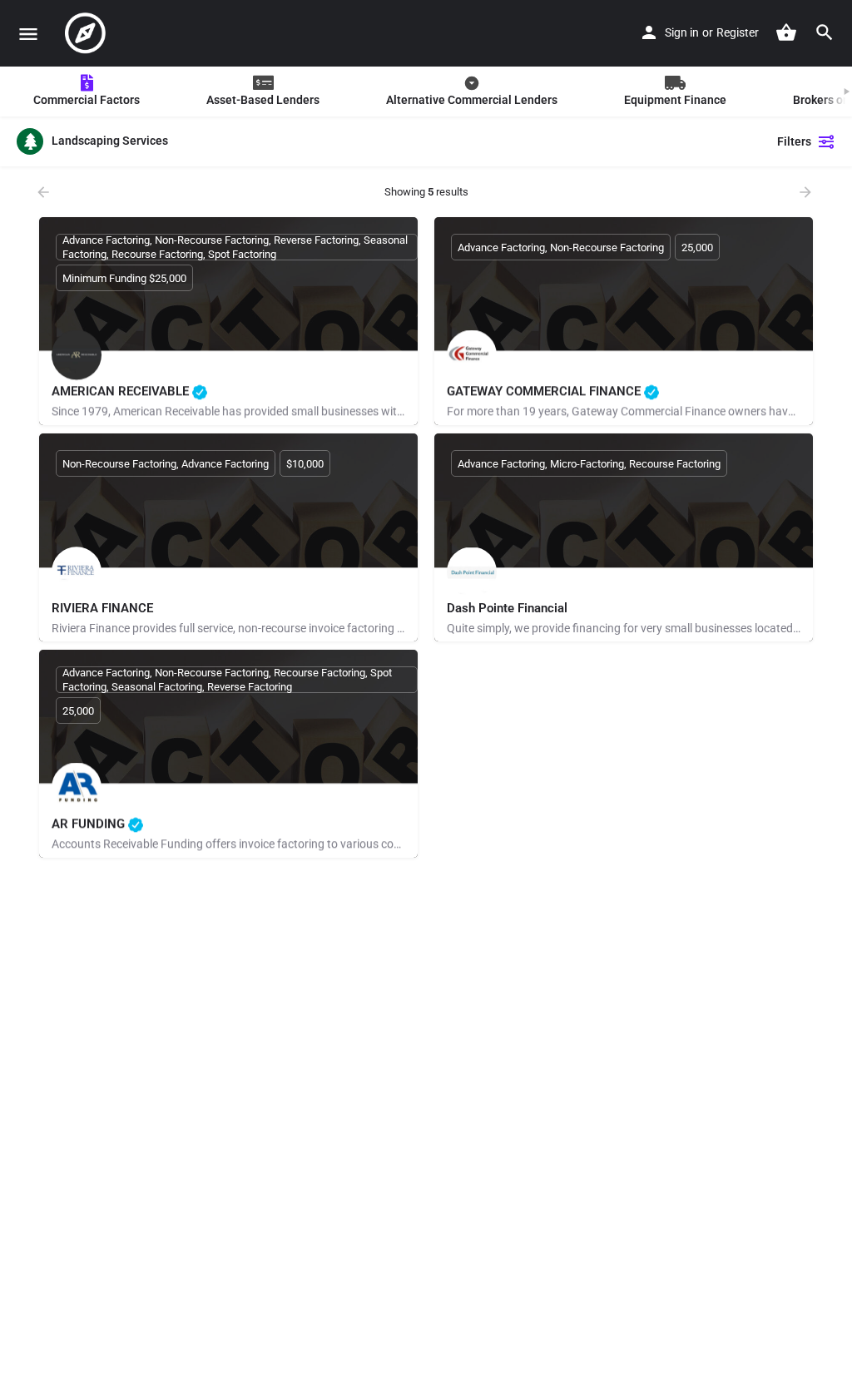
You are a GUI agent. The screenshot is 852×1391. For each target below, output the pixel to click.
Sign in (682, 32)
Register (737, 32)
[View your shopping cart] (786, 32)
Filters (794, 141)
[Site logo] (87, 33)
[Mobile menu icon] (28, 33)
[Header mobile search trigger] (824, 32)
